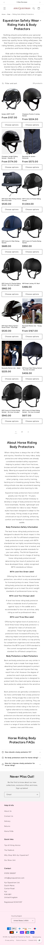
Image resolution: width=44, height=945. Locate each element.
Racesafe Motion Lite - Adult (11, 368)
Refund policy (37, 937)
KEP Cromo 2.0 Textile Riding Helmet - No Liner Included (11, 284)
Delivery (7, 821)
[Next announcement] (40, 2)
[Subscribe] (37, 794)
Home (3, 14)
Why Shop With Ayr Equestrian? (16, 855)
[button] (4, 8)
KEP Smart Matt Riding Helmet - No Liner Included (32, 369)
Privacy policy (9, 940)
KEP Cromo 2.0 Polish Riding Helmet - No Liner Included (11, 411)
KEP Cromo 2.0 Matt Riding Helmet (10, 242)
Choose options (11, 125)
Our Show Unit (9, 860)
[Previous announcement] (4, 2)
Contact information (35, 940)
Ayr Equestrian (12, 937)
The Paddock (9, 850)
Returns (7, 826)
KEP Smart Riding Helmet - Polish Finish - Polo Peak (10, 326)
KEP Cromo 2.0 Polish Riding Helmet (31, 199)
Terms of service (21, 940)
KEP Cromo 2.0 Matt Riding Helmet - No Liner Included (31, 411)
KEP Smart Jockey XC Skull (31, 283)
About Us (8, 811)
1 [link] (15, 432)
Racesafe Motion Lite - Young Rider (32, 326)
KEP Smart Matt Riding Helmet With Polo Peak (11, 199)
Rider (9, 14)
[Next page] (28, 431)
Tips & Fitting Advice (12, 845)
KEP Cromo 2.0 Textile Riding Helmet (31, 242)
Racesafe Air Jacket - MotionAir (29, 157)
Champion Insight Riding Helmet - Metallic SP (10, 157)
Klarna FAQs (8, 831)
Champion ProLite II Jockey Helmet (31, 115)
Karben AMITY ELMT (8, 114)
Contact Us (8, 816)
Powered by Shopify (24, 937)
